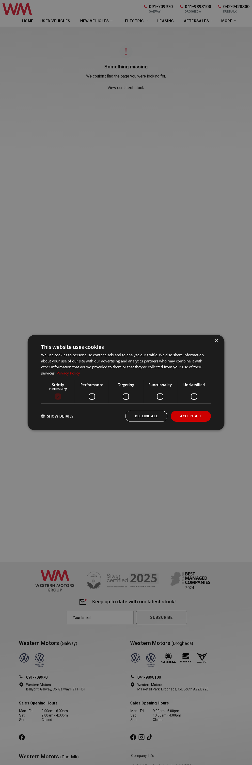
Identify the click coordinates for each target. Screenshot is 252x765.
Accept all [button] (191, 416)
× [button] (216, 340)
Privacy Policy (68, 373)
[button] (57, 416)
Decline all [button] (146, 416)
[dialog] (126, 382)
